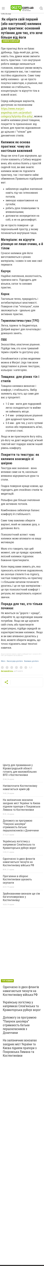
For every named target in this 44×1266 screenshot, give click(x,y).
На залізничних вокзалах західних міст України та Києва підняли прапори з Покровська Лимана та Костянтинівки (21, 804)
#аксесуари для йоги (15, 661)
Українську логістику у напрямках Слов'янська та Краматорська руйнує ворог (19, 845)
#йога (3, 661)
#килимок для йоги (31, 661)
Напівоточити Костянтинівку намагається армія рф (20, 787)
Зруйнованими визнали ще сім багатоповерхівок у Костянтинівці (21, 897)
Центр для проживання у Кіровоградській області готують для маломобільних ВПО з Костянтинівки (20, 770)
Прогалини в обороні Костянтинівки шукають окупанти (17, 879)
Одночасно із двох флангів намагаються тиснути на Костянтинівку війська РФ (19, 862)
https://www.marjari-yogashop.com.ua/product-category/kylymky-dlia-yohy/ (17, 112)
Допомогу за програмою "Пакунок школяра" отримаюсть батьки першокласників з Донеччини (21, 825)
